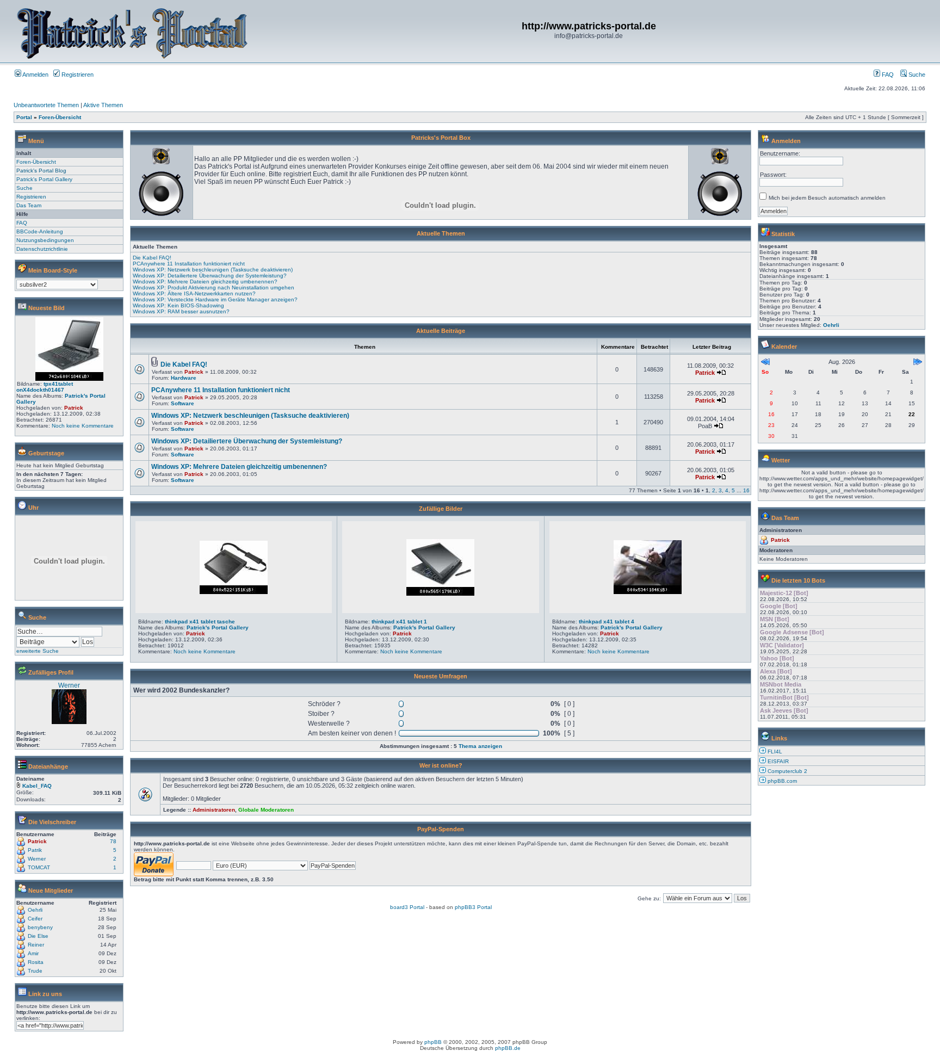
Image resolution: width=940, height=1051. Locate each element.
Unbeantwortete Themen (46, 105)
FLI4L (775, 752)
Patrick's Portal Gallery (44, 179)
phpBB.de (508, 1048)
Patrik (35, 850)
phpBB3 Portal (473, 907)
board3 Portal (407, 907)
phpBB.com (782, 781)
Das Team (28, 205)
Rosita (36, 962)
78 (113, 841)
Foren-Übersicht (60, 117)
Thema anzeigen (480, 746)
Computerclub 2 (787, 771)
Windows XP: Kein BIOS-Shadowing (178, 305)
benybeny (40, 927)
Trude (35, 971)
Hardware (183, 378)
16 (746, 490)
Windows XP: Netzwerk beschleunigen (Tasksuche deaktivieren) (213, 270)
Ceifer (35, 919)
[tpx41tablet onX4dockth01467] (69, 379)
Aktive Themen (103, 105)
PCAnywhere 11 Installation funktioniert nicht (189, 264)
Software (182, 403)
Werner (69, 685)
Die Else (38, 936)
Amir (33, 953)
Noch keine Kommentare (83, 426)
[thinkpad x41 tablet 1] (440, 593)
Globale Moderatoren (266, 810)
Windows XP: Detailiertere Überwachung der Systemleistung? (210, 276)
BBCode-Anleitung (39, 231)
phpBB (433, 1042)
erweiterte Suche (37, 651)
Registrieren (77, 74)
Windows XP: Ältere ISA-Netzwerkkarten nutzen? (194, 293)
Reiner (36, 945)
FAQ (887, 74)
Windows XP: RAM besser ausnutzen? (181, 311)
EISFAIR (778, 761)
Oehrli (35, 910)
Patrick (73, 408)
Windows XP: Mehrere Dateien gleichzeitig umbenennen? (205, 282)
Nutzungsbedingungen (45, 240)
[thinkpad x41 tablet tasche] (234, 592)
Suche (916, 74)
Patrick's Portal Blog (41, 171)
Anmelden (34, 74)
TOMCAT (39, 867)
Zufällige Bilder (440, 508)
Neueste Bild (46, 308)
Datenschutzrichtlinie (42, 249)
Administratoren (214, 810)
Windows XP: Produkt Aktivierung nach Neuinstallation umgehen (213, 287)
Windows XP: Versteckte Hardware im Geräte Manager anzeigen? (215, 299)
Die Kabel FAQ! (152, 258)
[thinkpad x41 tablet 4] (648, 592)
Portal (24, 117)
